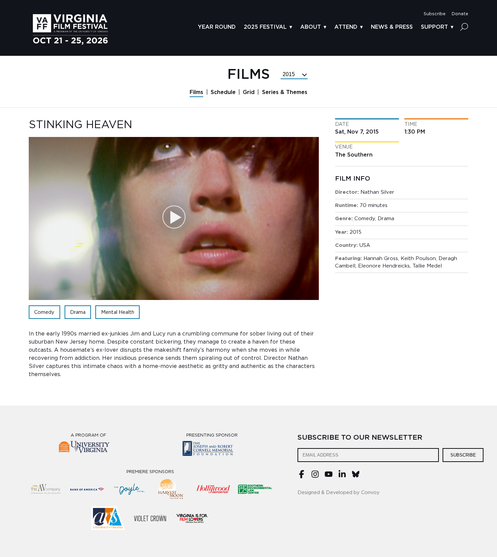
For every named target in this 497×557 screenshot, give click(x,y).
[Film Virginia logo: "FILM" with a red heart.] (192, 518)
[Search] (464, 27)
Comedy (44, 312)
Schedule (223, 92)
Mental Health (117, 312)
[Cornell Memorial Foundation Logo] (212, 449)
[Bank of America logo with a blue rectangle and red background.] (87, 489)
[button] (435, 14)
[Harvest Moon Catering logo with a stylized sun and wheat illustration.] (171, 489)
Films (196, 92)
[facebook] (302, 476)
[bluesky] (356, 476)
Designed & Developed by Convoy (339, 492)
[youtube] (329, 476)
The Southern (354, 155)
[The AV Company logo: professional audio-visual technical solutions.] (45, 489)
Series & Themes (284, 92)
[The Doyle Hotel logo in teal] (129, 489)
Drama (78, 312)
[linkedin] (342, 476)
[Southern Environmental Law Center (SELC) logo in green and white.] (255, 489)
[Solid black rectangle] (150, 518)
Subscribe (463, 455)
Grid (249, 92)
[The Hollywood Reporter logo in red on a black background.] (213, 489)
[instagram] (315, 476)
